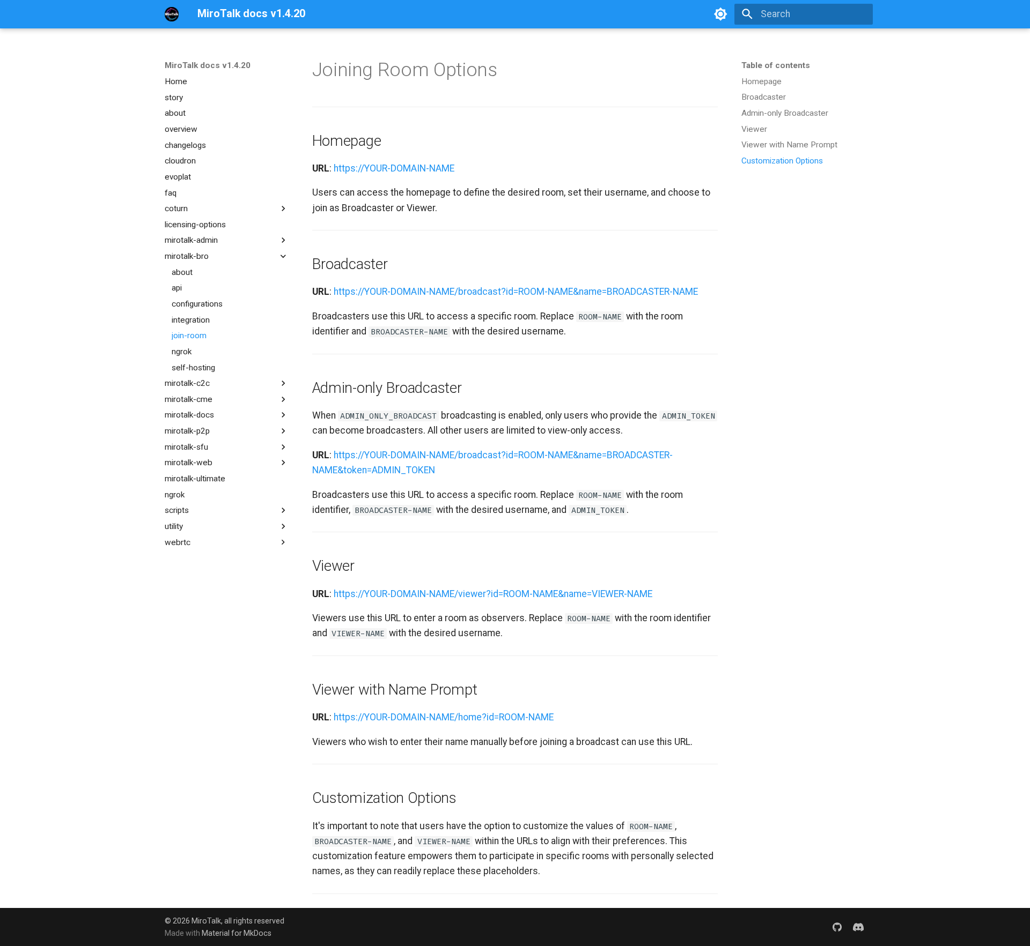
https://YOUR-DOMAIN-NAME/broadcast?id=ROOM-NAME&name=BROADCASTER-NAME (516, 291)
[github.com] (837, 927)
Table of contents (775, 65)
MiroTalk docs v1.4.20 (208, 65)
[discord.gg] (858, 927)
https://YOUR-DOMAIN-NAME (394, 168)
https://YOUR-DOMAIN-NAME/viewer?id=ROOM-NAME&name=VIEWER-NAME (493, 594)
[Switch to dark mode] (720, 14)
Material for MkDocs (236, 933)
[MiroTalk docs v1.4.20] (171, 14)
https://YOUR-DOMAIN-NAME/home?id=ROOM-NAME (444, 717)
